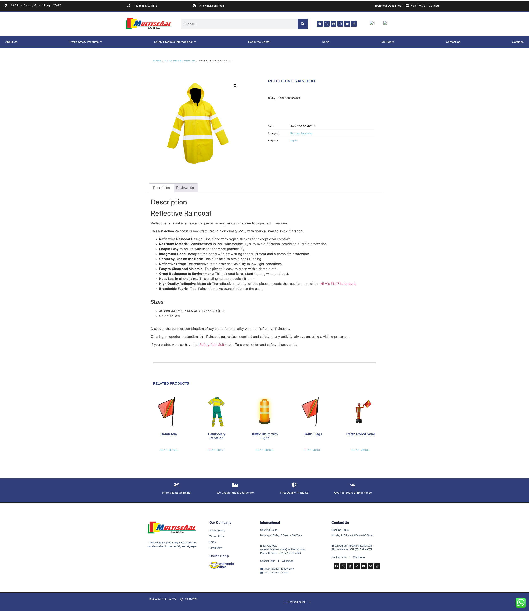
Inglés (293, 140)
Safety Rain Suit (211, 344)
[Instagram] (340, 24)
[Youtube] (347, 24)
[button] (235, 86)
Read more (169, 450)
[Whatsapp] (370, 566)
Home (157, 60)
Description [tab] (161, 188)
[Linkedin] (333, 24)
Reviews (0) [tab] (185, 188)
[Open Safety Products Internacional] (195, 42)
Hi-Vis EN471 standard (338, 284)
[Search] (303, 24)
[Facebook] (320, 24)
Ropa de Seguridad (179, 60)
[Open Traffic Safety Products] (101, 42)
